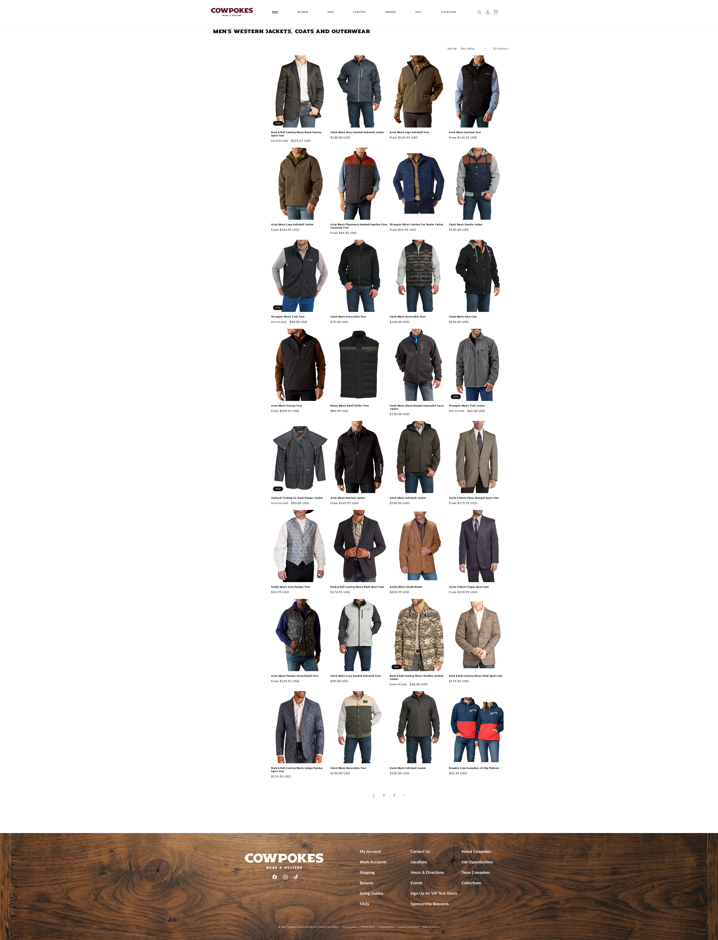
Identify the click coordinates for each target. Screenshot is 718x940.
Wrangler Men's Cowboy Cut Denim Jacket (416, 224)
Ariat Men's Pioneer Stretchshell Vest (295, 675)
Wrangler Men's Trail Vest (288, 316)
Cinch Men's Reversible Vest (348, 316)
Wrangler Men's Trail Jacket (467, 405)
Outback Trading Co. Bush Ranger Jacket (297, 497)
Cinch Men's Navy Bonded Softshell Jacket (357, 132)
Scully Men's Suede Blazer (406, 586)
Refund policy (368, 927)
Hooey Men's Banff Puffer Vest (349, 405)
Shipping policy (387, 927)
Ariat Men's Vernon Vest (286, 405)
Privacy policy (350, 927)
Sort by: (452, 48)
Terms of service (431, 927)
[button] (276, 12)
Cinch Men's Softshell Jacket (408, 497)
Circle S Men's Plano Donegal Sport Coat (474, 497)
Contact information (408, 927)
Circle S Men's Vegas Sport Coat (469, 586)
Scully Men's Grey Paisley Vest (290, 586)
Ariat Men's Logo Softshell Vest (409, 132)
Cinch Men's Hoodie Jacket (466, 224)
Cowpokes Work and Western (302, 927)
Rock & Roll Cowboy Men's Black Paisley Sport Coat (296, 134)
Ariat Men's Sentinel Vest (465, 132)
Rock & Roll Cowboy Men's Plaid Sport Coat (357, 586)
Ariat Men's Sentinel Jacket (347, 497)
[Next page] (404, 795)
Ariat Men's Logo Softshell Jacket (292, 224)
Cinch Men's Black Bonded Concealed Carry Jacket (417, 407)
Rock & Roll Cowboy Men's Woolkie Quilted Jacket (416, 677)
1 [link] (374, 795)
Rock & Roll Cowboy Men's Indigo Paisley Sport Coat (297, 769)
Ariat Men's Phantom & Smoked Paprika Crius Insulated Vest (358, 226)
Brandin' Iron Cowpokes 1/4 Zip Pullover (474, 768)
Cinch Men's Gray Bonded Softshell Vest (355, 675)
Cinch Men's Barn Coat (463, 316)
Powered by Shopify (328, 927)
